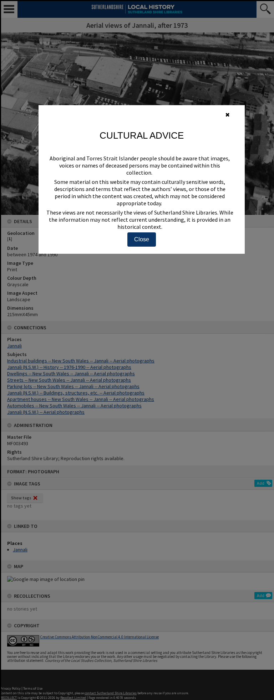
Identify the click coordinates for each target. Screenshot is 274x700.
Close (141, 239)
